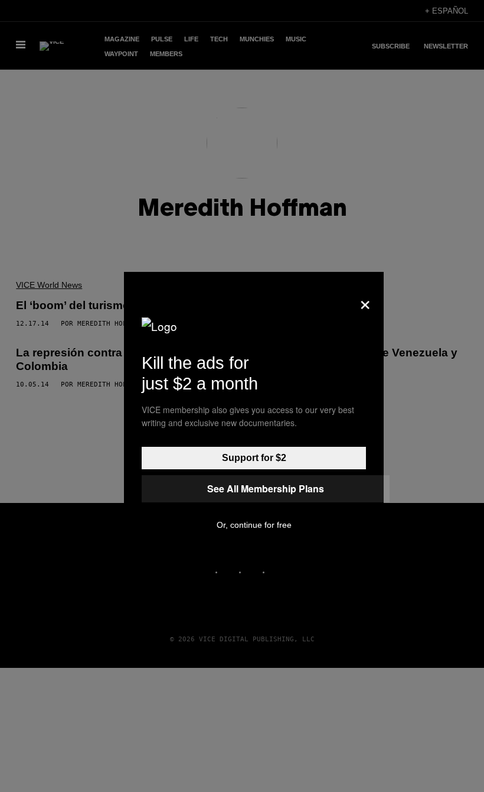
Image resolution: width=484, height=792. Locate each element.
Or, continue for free (254, 525)
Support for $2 (254, 458)
